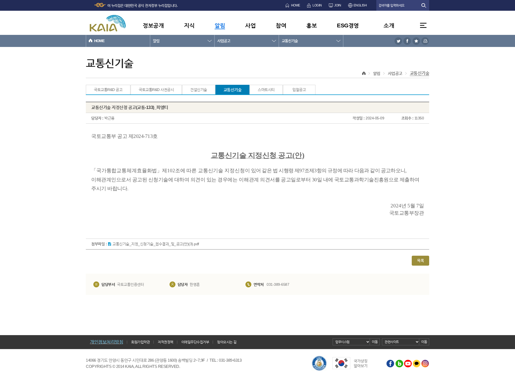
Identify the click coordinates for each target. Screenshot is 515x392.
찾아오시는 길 (227, 342)
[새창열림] (398, 41)
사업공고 (223, 41)
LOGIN (317, 5)
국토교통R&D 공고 (108, 89)
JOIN (337, 5)
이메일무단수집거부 (195, 342)
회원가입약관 (140, 342)
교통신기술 (290, 41)
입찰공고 (299, 89)
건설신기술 (198, 89)
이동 (375, 342)
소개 (389, 25)
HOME (295, 5)
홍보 (311, 25)
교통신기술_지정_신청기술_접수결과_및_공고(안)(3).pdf (155, 244)
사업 (250, 25)
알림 (220, 25)
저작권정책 (165, 342)
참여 (281, 25)
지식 (189, 25)
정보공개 (153, 25)
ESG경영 (348, 25)
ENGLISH (360, 5)
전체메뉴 (423, 25)
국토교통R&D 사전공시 (156, 89)
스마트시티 (266, 89)
